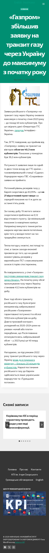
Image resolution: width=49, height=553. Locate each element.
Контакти (36, 469)
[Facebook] (5, 547)
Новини (24, 9)
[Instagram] (14, 547)
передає (19, 130)
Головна (12, 469)
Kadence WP (20, 542)
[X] (9, 547)
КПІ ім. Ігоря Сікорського (24, 474)
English (18, 2)
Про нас (23, 469)
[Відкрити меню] (43, 4)
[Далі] (42, 425)
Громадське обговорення (19, 479)
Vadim (20, 80)
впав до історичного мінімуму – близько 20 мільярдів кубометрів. (22, 363)
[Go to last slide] (7, 425)
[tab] (19, 441)
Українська (29, 2)
